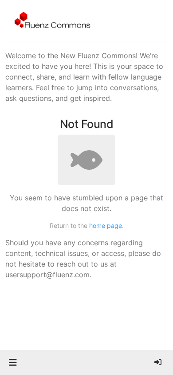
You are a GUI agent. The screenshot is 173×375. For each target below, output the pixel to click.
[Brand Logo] (51, 21)
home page (105, 225)
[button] (13, 362)
